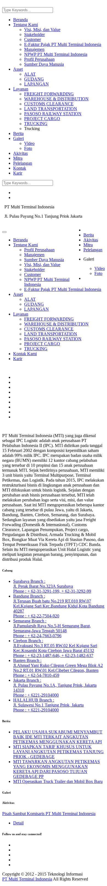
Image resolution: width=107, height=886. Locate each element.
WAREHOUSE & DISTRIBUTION (56, 98)
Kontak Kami (25, 353)
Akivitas (20, 153)
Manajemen (34, 49)
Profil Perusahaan (39, 59)
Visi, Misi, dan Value (42, 29)
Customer (32, 39)
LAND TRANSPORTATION (50, 108)
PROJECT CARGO (42, 118)
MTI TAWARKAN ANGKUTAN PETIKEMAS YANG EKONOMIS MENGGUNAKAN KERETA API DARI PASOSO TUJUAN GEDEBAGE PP (56, 769)
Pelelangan (22, 163)
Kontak (19, 168)
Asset (18, 69)
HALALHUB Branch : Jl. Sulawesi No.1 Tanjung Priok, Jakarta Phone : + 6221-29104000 (48, 705)
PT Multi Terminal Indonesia (27, 879)
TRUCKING (35, 123)
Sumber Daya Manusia (44, 64)
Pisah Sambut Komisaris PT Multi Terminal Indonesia (48, 813)
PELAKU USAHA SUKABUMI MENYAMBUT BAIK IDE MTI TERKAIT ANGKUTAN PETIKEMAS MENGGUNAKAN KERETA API (57, 737)
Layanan (20, 89)
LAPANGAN (36, 84)
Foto (28, 148)
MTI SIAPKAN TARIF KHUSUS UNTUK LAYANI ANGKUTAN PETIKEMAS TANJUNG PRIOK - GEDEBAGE (58, 751)
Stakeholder (34, 34)
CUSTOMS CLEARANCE (49, 103)
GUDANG (34, 79)
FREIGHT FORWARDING (49, 94)
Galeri (18, 138)
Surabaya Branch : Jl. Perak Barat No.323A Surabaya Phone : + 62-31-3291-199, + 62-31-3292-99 (52, 586)
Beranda (20, 19)
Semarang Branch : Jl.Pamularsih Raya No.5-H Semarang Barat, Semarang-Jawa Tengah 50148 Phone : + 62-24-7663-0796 (52, 628)
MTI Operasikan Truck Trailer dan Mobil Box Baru (58, 781)
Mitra (17, 158)
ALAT (30, 74)
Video (29, 143)
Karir (17, 173)
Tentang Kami (25, 24)
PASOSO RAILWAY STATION (52, 113)
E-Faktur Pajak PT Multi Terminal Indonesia (62, 44)
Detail (18, 823)
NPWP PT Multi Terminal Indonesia (55, 54)
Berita (18, 133)
